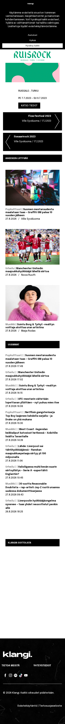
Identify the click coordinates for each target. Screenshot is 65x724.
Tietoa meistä (11, 665)
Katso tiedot (29, 105)
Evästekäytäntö (27, 706)
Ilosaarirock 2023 (28, 139)
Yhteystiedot (42, 665)
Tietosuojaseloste (50, 706)
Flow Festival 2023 (36, 118)
